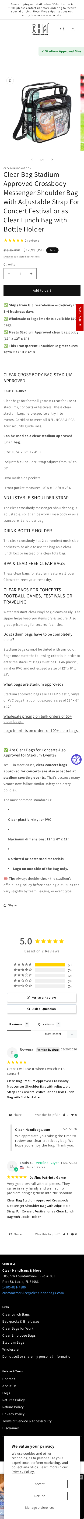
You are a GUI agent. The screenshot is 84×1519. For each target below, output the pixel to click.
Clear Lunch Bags (16, 1314)
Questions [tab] (46, 1024)
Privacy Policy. (23, 1471)
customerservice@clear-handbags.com (33, 1293)
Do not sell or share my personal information (37, 1356)
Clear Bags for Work (17, 1328)
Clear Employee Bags (18, 1335)
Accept (40, 1484)
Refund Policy (13, 1407)
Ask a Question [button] (44, 1009)
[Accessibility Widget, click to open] (76, 759)
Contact (8, 1379)
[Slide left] (32, 159)
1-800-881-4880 (14, 1287)
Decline (39, 1496)
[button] (9, 29)
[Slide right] (52, 159)
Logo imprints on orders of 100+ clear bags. (42, 730)
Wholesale (10, 1349)
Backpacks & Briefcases (20, 1321)
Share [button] (12, 905)
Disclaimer (10, 1428)
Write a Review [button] (44, 997)
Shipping (8, 256)
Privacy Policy (13, 1414)
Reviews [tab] (15, 1024)
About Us (9, 1386)
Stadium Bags (13, 1342)
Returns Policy (13, 1400)
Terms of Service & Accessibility (27, 1421)
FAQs (6, 1393)
